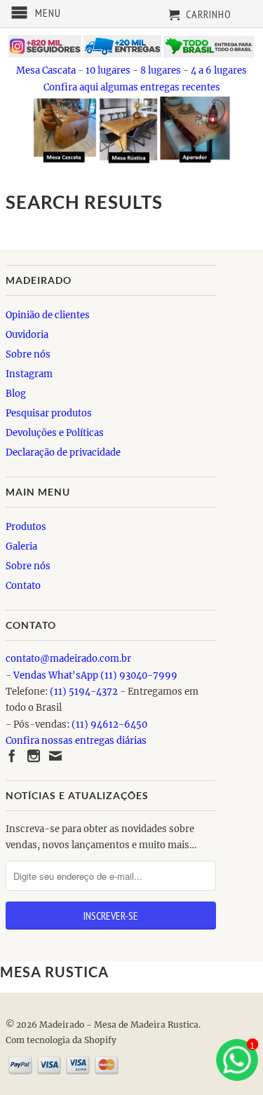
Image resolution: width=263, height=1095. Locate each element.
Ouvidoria (27, 335)
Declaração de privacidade (63, 452)
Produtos (26, 527)
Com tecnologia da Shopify (61, 1040)
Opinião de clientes (48, 315)
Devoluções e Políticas (55, 433)
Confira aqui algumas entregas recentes (131, 87)
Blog (16, 394)
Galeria (21, 546)
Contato (23, 586)
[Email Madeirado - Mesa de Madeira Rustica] (55, 755)
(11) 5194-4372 (84, 692)
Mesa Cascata (46, 70)
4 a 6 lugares (219, 70)
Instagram (29, 374)
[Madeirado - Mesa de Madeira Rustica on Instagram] (33, 755)
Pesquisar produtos (49, 413)
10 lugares (108, 70)
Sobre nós (28, 354)
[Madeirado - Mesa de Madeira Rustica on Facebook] (12, 755)
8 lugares (160, 70)
